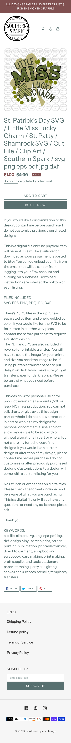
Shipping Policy (19, 622)
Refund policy (17, 632)
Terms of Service (20, 642)
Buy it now (35, 205)
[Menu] (65, 28)
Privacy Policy (18, 653)
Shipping (11, 181)
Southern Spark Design (41, 731)
